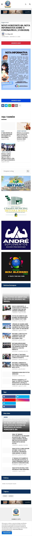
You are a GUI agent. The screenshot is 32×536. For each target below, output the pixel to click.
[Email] (16, 105)
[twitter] (23, 396)
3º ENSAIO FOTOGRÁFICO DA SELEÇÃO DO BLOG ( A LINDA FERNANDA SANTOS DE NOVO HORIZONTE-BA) (20, 460)
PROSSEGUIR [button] (6, 533)
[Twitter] (6, 105)
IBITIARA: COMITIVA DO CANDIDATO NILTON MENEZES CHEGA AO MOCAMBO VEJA (19, 336)
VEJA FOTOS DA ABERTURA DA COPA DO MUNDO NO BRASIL (15, 299)
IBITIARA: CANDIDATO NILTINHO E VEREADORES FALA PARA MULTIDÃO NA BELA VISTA (20, 365)
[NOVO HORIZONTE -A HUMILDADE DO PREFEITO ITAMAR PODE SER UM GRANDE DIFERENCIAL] (6, 308)
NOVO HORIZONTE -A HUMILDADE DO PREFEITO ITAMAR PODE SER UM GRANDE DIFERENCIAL (20, 308)
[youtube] (9, 400)
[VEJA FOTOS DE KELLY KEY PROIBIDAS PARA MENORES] (6, 470)
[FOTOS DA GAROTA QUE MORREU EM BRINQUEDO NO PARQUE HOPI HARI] (6, 318)
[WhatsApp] (9, 105)
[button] (2, 4)
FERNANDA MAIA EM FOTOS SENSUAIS (21, 373)
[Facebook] (2, 105)
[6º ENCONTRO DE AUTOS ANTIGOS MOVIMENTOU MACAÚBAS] (8, 126)
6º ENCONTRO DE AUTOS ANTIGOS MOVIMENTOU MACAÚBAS (6, 135)
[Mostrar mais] (19, 105)
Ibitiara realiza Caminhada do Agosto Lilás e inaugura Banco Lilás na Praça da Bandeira (8, 157)
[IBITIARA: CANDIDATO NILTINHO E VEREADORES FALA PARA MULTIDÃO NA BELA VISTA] (6, 364)
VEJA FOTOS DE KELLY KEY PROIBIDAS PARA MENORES (20, 468)
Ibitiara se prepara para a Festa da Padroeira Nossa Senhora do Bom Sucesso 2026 (23, 136)
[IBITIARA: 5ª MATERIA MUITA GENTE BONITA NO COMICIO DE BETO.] (6, 356)
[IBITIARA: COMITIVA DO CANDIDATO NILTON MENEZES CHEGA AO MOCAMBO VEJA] (6, 335)
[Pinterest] (13, 105)
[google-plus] (23, 403)
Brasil (5, 496)
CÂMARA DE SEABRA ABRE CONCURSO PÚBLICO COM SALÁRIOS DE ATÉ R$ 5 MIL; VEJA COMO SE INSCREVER (20, 326)
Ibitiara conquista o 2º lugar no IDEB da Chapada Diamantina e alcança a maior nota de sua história (20, 382)
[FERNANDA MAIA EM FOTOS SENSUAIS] (6, 374)
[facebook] (9, 396)
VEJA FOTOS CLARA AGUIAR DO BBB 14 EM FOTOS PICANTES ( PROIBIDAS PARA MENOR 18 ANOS (20, 451)
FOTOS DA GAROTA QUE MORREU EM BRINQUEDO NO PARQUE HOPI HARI (20, 317)
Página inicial (4, 22)
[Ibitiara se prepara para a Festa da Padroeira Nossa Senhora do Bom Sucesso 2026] (24, 126)
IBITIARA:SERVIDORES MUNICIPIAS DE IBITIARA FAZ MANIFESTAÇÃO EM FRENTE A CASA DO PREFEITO (20, 346)
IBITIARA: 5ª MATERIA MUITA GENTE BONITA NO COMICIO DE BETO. (20, 356)
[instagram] (23, 400)
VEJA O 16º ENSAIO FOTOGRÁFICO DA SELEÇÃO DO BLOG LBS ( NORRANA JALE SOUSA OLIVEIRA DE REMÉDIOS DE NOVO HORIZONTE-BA (15, 424)
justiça (11, 496)
